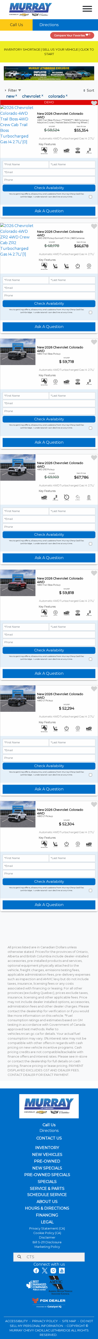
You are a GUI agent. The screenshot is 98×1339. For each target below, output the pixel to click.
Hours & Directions (47, 1208)
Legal (47, 1222)
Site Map (69, 1321)
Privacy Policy (45, 1321)
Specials (47, 1182)
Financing (47, 1215)
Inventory (47, 1148)
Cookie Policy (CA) (47, 1233)
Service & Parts (47, 1189)
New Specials (47, 1168)
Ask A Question (49, 211)
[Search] (19, 1257)
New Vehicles (47, 1155)
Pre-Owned (47, 1161)
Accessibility (17, 1321)
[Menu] (87, 9)
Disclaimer (47, 1237)
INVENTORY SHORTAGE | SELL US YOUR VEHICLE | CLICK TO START (49, 52)
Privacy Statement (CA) (47, 1228)
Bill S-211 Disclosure (47, 1242)
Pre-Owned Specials (47, 1175)
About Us (47, 1202)
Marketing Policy (47, 1247)
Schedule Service (47, 1195)
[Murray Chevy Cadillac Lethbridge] (31, 9)
